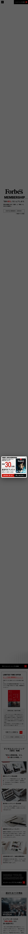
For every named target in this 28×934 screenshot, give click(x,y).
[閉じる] (26, 457)
